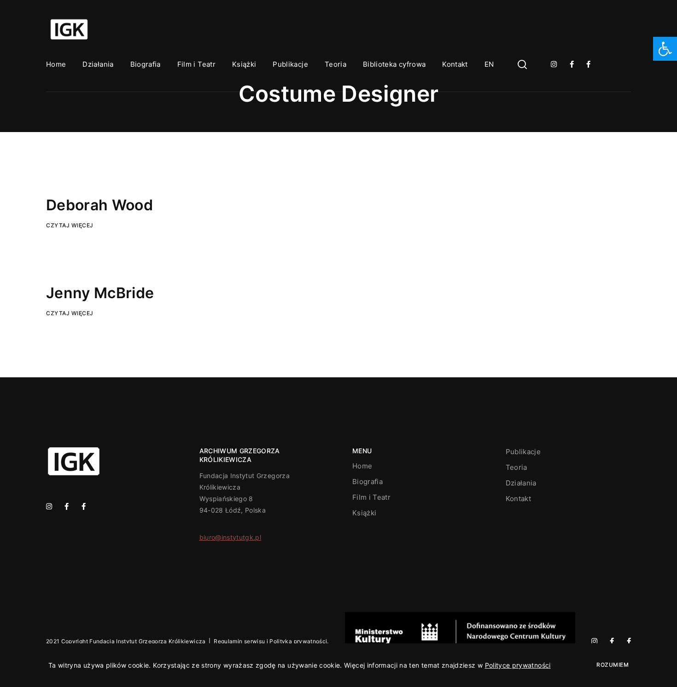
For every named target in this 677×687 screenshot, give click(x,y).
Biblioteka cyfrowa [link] (394, 64)
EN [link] (489, 64)
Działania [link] (97, 64)
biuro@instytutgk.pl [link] (230, 537)
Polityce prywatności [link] (518, 665)
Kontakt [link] (454, 64)
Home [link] (56, 64)
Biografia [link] (145, 64)
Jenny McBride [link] (100, 293)
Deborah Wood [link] (99, 205)
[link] (665, 49)
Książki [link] (244, 64)
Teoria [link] (335, 64)
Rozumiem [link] (612, 664)
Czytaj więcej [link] (69, 225)
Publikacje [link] (290, 64)
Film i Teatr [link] (196, 64)
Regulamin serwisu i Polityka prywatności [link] (270, 641)
